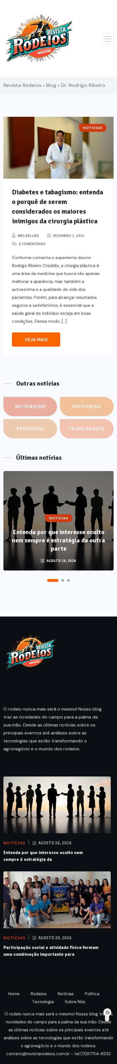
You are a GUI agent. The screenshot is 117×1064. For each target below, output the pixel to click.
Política (86, 406)
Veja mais (36, 340)
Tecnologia (87, 428)
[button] (52, 580)
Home (14, 994)
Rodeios (30, 428)
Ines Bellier (28, 236)
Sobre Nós (75, 1002)
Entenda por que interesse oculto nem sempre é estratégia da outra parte (58, 540)
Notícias (30, 406)
